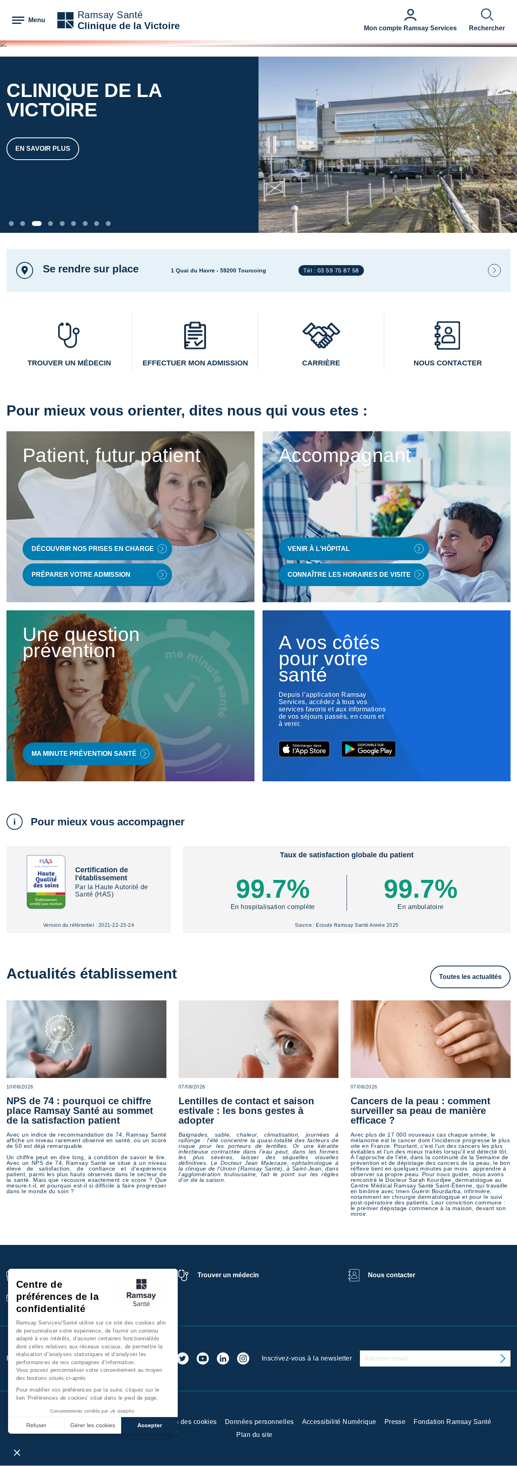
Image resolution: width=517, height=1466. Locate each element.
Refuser (36, 1425)
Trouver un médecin (228, 1275)
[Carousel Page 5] (62, 223)
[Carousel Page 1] (11, 223)
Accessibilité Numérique (339, 1421)
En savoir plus (42, 148)
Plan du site (254, 1434)
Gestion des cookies (186, 1421)
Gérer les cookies (92, 1425)
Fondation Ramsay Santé (452, 1421)
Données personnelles (259, 1421)
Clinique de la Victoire (129, 25)
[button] (17, 1452)
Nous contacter (391, 1275)
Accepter (149, 1425)
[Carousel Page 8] (96, 223)
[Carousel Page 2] (22, 223)
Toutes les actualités (470, 976)
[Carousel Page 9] (108, 223)
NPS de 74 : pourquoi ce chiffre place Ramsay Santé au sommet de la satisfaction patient (79, 1110)
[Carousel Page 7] (85, 223)
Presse (395, 1421)
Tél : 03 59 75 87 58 (331, 270)
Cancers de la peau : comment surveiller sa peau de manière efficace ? (420, 1110)
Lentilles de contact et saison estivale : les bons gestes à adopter (246, 1110)
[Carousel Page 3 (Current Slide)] (37, 223)
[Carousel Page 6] (73, 223)
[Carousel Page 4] (50, 223)
